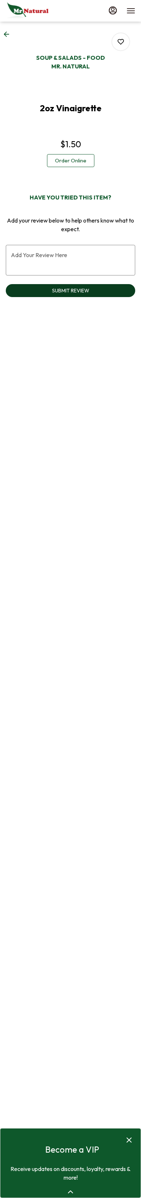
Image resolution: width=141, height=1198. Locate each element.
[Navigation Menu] (131, 11)
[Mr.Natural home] (38, 11)
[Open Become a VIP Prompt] (70, 1192)
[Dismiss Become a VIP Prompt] (129, 1140)
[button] (8, 34)
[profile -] (112, 10)
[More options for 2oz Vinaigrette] (120, 41)
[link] (70, 160)
